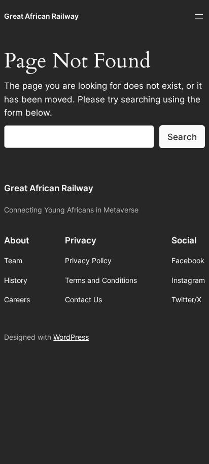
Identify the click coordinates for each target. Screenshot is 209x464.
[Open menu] (199, 16)
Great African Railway (41, 16)
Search (182, 137)
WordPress (71, 337)
